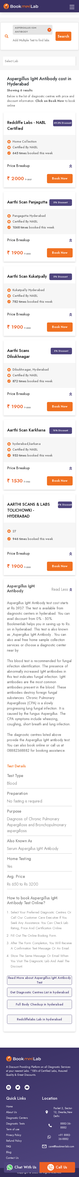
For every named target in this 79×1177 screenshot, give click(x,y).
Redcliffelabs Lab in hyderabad (39, 1019)
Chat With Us (25, 1167)
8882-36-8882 (65, 1126)
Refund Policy (14, 1141)
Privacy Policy (13, 1135)
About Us (11, 1112)
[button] (70, 165)
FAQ (8, 1146)
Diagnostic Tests (15, 1124)
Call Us (61, 1167)
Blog (8, 1152)
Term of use (12, 1129)
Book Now (59, 178)
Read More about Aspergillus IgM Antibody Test (39, 980)
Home (9, 1106)
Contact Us (12, 1158)
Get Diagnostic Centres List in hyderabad (39, 992)
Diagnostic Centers (17, 1118)
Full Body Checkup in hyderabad (39, 1004)
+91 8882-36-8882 (64, 1137)
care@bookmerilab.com (61, 1146)
